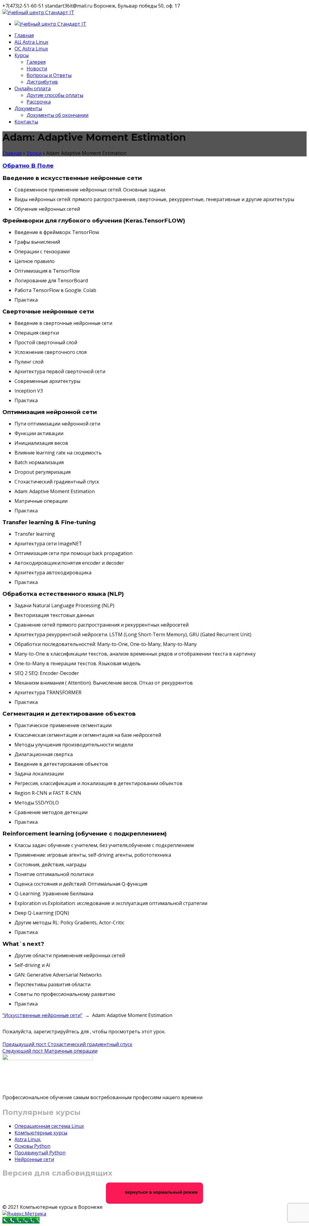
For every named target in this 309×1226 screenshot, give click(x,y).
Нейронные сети (34, 1159)
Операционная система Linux (49, 1126)
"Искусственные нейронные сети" (42, 1015)
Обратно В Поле (28, 165)
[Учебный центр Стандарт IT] (38, 12)
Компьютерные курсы (40, 1132)
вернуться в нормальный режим (161, 1192)
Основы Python (32, 1146)
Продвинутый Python (39, 1152)
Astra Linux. (27, 1139)
